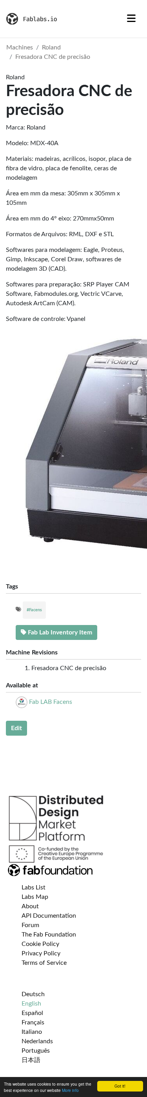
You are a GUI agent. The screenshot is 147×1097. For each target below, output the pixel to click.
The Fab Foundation (49, 934)
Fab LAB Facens (50, 702)
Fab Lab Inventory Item (59, 632)
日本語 (31, 1060)
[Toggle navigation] (131, 19)
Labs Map (35, 897)
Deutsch (33, 994)
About (30, 906)
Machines (19, 47)
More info (70, 1090)
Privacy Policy (41, 953)
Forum (30, 925)
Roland (51, 47)
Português (36, 1051)
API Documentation (49, 916)
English (31, 1003)
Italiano (32, 1032)
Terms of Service (44, 963)
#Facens (34, 610)
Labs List (33, 887)
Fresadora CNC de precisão (52, 57)
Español (32, 1013)
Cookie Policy (40, 944)
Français (33, 1022)
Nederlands (37, 1041)
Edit (16, 728)
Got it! (119, 1086)
